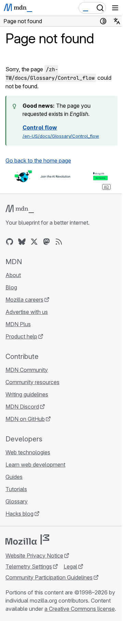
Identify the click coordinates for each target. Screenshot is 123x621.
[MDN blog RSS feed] (59, 242)
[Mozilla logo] (27, 539)
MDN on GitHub (25, 418)
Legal (70, 566)
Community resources (32, 382)
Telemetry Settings (28, 566)
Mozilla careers (24, 299)
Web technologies (27, 452)
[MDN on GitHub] (9, 242)
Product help (21, 336)
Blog (11, 287)
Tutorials (16, 489)
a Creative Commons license (79, 608)
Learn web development (35, 464)
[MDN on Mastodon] (46, 242)
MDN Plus (18, 324)
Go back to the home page (38, 160)
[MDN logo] (19, 209)
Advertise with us (26, 311)
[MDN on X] (34, 242)
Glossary (16, 501)
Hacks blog (19, 513)
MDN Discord (22, 406)
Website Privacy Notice (34, 555)
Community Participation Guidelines (49, 577)
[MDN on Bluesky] (22, 242)
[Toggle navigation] (115, 8)
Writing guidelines (26, 394)
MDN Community (26, 369)
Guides (14, 476)
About (13, 275)
